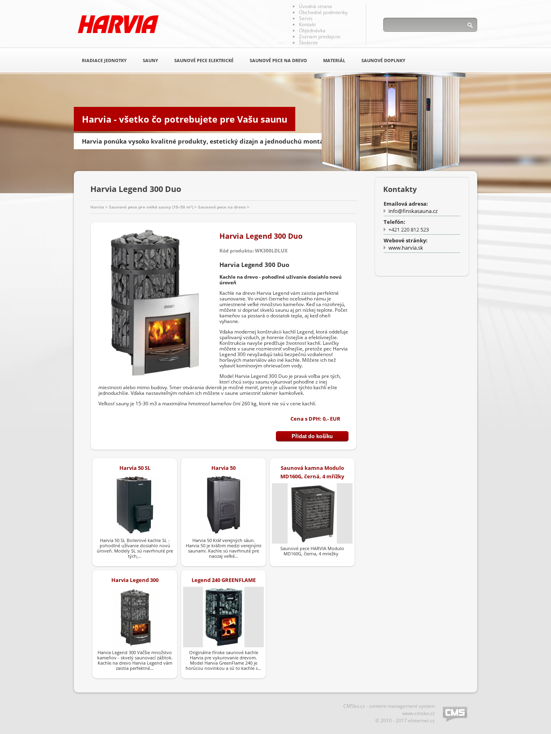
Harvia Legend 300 (135, 580)
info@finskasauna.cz (413, 211)
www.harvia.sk (405, 247)
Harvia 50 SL (134, 467)
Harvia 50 (223, 467)
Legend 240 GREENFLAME (224, 580)
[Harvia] (118, 24)
